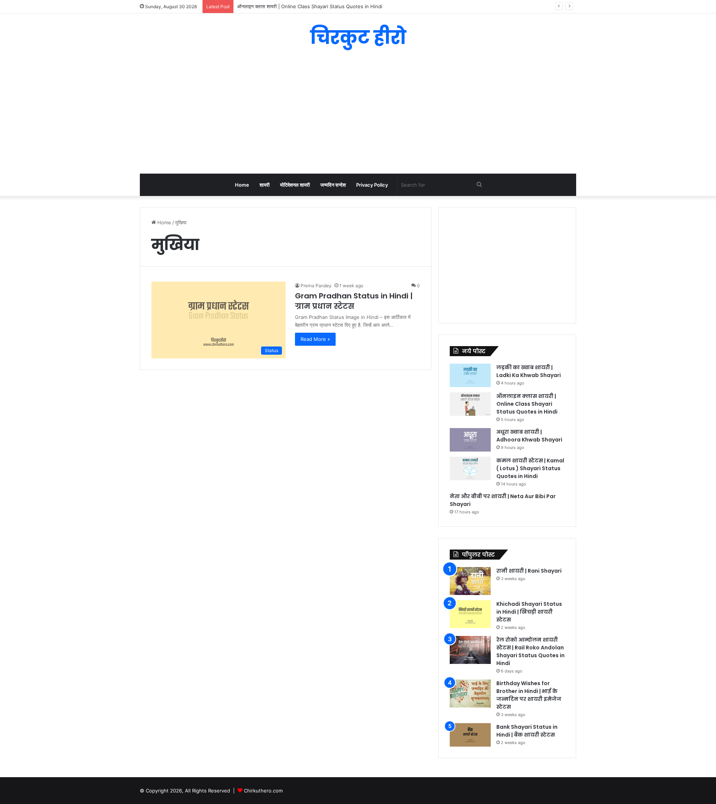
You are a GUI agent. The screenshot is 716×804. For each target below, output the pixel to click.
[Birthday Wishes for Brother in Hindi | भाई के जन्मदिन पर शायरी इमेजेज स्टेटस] (470, 694)
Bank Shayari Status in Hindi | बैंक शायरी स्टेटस (527, 730)
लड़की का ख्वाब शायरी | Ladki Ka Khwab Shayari (528, 371)
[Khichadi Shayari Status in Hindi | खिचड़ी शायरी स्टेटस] (470, 614)
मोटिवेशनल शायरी (295, 185)
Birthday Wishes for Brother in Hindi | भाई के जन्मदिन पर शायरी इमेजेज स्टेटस (528, 695)
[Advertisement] (358, 114)
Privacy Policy (372, 185)
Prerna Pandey (316, 285)
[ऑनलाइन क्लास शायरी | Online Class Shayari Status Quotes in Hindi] (470, 404)
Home (242, 185)
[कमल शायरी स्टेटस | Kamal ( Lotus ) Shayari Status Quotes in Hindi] (470, 468)
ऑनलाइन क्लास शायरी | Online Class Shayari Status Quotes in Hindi (527, 403)
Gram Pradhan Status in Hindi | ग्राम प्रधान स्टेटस (354, 301)
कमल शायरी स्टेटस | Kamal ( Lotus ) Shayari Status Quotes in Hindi (530, 468)
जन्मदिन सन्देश (333, 185)
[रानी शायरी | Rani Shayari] (470, 581)
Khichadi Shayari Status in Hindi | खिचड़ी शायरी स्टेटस (529, 611)
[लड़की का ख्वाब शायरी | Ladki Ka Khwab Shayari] (470, 375)
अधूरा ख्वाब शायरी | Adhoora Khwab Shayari (529, 435)
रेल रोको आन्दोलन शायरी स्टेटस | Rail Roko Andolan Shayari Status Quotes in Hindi (530, 651)
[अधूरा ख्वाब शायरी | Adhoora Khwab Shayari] (470, 440)
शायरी (265, 185)
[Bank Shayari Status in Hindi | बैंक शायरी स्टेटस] (470, 735)
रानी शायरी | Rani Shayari (529, 570)
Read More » (315, 339)
